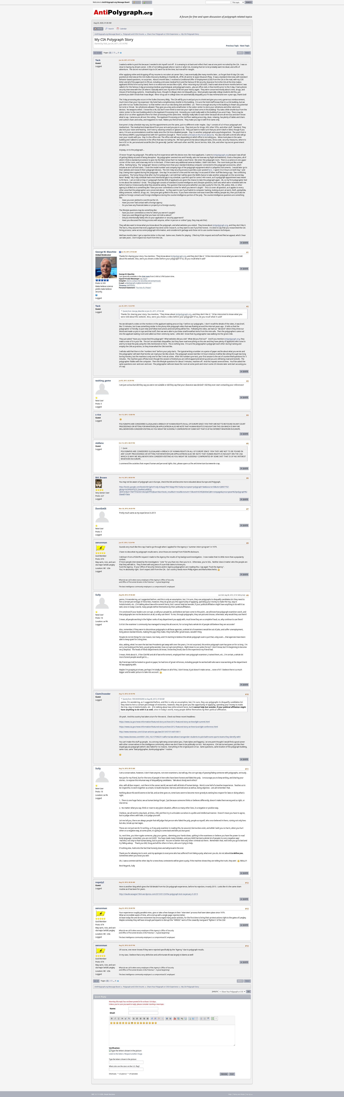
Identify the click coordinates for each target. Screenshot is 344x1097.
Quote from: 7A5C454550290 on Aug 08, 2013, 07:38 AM (143, 699)
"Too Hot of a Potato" (143, 288)
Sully (98, 594)
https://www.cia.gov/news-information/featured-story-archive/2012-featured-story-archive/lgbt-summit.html (164, 722)
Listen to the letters (116, 1054)
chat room (146, 276)
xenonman (101, 542)
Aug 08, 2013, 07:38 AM (127, 595)
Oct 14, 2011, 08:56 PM (127, 478)
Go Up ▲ (249, 1094)
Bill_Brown (101, 477)
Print (247, 53)
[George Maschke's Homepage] (96, 295)
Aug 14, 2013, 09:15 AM (127, 768)
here (210, 170)
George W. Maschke (105, 251)
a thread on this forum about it (200, 135)
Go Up (96, 981)
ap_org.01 (144, 279)
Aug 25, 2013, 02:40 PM (127, 908)
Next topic (245, 46)
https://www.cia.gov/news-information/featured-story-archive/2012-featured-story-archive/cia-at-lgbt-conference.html (168, 727)
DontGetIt (100, 508)
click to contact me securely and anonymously (143, 281)
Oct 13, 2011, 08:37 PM (127, 443)
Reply (240, 53)
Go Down (97, 53)
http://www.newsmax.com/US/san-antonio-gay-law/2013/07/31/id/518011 (150, 732)
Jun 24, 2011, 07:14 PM (127, 60)
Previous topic (232, 46)
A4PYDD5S (131, 285)
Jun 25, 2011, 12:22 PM (127, 306)
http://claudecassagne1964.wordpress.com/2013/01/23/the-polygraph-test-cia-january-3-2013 (158, 894)
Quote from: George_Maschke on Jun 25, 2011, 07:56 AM (143, 311)
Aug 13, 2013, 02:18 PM (127, 694)
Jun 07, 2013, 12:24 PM (127, 543)
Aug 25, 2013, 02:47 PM (127, 945)
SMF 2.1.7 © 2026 (97, 1094)
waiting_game (103, 380)
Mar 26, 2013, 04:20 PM (127, 508)
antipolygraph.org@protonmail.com (138, 283)
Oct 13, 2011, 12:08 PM (127, 415)
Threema (122, 285)
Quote (245, 243)
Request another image (133, 1054)
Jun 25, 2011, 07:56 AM (129, 252)
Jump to (215, 991)
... (117, 52)
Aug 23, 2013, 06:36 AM (127, 882)
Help (230, 1094)
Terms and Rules (239, 1094)
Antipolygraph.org (221, 155)
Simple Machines (109, 1094)
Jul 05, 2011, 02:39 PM (126, 381)
